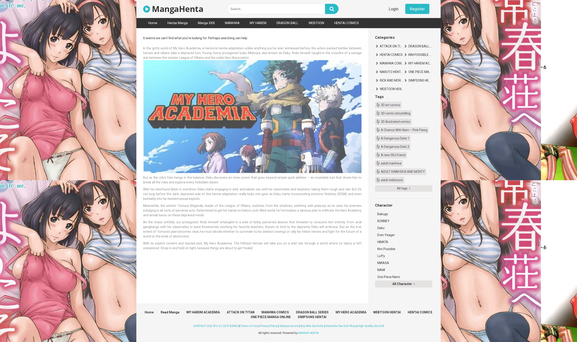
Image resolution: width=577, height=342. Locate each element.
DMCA (235, 326)
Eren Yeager (386, 235)
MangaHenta (176, 8)
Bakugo (382, 214)
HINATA (382, 242)
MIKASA (383, 263)
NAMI (381, 270)
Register (417, 9)
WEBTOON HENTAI (392, 89)
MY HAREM (258, 23)
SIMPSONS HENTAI (420, 80)
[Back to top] (562, 328)
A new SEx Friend (393, 155)
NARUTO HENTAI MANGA (392, 72)
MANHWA (232, 23)
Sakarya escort (288, 326)
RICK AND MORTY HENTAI (392, 80)
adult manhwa (391, 163)
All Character (402, 284)
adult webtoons (392, 180)
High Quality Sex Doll (371, 326)
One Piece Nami (388, 277)
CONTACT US (201, 326)
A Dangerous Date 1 (395, 138)
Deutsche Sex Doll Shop (341, 326)
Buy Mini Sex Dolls (312, 326)
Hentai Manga (177, 23)
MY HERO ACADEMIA (351, 312)
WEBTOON (316, 23)
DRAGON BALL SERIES (420, 46)
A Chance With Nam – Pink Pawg (404, 130)
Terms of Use (249, 326)
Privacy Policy (268, 326)
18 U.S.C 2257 (220, 326)
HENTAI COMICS (346, 23)
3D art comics (390, 105)
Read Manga (170, 312)
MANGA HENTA (308, 333)
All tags (402, 188)
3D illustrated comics (395, 121)
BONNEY (383, 221)
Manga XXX (206, 23)
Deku (381, 228)
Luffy (381, 256)
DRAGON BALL (287, 23)
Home (152, 23)
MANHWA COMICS (392, 63)
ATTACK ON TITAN (392, 46)
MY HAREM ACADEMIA (420, 63)
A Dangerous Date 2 (395, 146)
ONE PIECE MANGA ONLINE (420, 72)
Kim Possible (386, 249)
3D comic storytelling (395, 113)
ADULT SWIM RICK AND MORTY (403, 171)
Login (393, 9)
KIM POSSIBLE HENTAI (420, 55)
